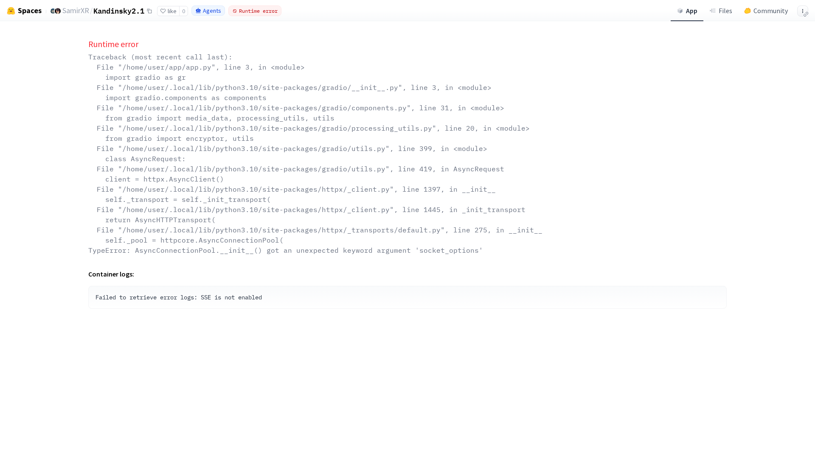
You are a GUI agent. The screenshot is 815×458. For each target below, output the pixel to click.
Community (770, 10)
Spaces (30, 10)
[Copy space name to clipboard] (149, 11)
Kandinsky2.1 (118, 10)
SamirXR (75, 10)
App (691, 10)
